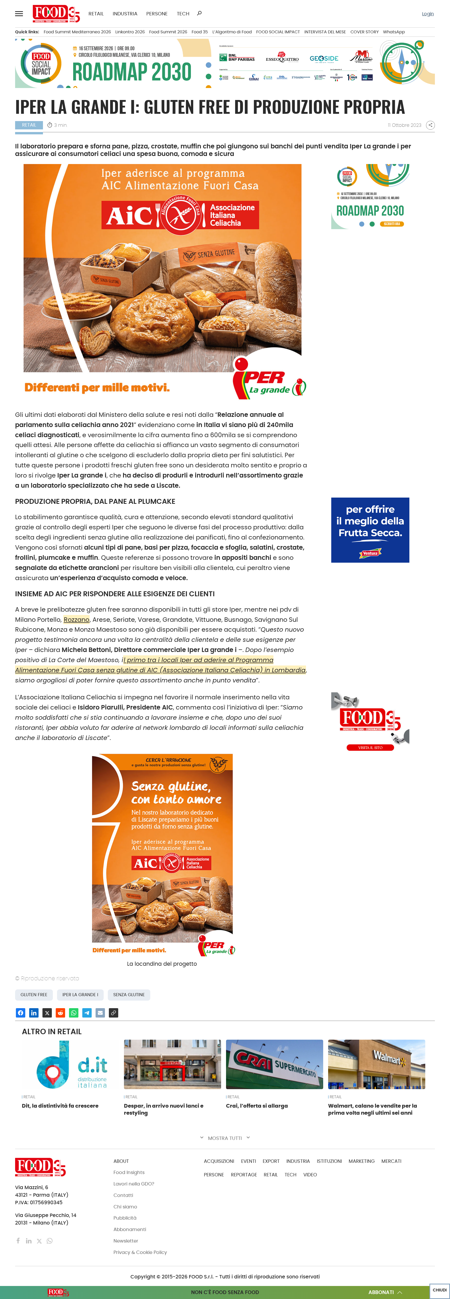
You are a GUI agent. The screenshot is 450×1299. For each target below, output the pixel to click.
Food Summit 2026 (168, 32)
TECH (183, 13)
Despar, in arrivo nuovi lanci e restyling (163, 1109)
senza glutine (129, 995)
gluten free (34, 995)
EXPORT (271, 1161)
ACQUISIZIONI (219, 1161)
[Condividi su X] (47, 1013)
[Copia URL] (113, 1013)
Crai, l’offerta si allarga (257, 1105)
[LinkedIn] (29, 1240)
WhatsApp (394, 32)
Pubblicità (125, 1218)
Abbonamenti (130, 1229)
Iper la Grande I (80, 995)
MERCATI (391, 1161)
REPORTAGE (244, 1175)
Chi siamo (125, 1207)
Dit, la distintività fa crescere (60, 1105)
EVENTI (248, 1161)
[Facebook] (19, 1240)
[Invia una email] (100, 1013)
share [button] (430, 125)
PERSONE (157, 13)
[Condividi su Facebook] (20, 1013)
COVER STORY (365, 32)
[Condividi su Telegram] (87, 1013)
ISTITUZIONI (329, 1161)
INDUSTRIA (125, 13)
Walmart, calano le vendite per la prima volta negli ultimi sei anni (372, 1109)
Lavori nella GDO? (134, 1184)
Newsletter (126, 1241)
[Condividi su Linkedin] (34, 1013)
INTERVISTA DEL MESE (325, 32)
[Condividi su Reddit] (60, 1013)
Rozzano (76, 619)
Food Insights (129, 1172)
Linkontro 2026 (130, 32)
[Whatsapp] (49, 1240)
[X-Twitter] (40, 1240)
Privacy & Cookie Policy (140, 1252)
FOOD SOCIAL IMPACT (278, 32)
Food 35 (200, 32)
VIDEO (310, 1175)
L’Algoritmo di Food (232, 32)
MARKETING (362, 1161)
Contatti (123, 1195)
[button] (19, 13)
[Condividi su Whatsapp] (73, 1013)
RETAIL (96, 13)
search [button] (199, 13)
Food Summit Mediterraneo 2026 (77, 32)
